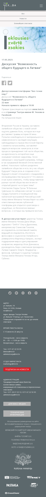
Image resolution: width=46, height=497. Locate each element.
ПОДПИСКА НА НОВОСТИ (17, 369)
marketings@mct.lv (10, 364)
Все (23, 13)
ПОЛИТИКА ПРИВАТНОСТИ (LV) (23, 440)
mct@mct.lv (7, 310)
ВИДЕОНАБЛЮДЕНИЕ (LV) (23, 443)
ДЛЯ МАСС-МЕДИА (17, 404)
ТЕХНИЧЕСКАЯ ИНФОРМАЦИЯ (17, 413)
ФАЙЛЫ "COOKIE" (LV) (23, 436)
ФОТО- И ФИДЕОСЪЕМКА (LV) (22, 447)
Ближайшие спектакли (23, 23)
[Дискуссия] (5, 83)
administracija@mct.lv (11, 395)
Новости (23, 18)
